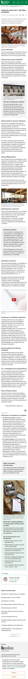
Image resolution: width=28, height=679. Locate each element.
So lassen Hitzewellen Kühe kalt (9, 616)
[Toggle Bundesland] (18, 2)
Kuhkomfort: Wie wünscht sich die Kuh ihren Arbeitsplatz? (12, 612)
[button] (26, 2)
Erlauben (14, 677)
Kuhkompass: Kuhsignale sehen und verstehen (13, 594)
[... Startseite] (5, 2)
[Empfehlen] (23, 15)
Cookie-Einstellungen (15, 667)
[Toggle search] (22, 2)
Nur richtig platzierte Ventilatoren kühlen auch (12, 604)
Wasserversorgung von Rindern (9, 608)
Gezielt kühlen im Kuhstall (7, 601)
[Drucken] (20, 15)
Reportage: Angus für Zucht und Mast (10, 597)
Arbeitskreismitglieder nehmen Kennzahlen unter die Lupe (13, 620)
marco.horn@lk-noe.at (14, 579)
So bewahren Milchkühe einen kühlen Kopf (12, 625)
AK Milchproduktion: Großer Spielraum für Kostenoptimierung (11, 629)
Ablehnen (14, 672)
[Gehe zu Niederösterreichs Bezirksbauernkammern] (14, 3)
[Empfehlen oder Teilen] (26, 15)
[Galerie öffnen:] (14, 35)
